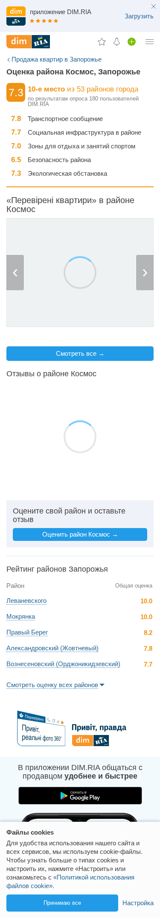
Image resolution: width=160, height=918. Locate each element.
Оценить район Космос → (80, 534)
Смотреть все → (80, 353)
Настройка (138, 902)
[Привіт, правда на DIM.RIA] (80, 743)
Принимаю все (62, 903)
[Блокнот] (101, 41)
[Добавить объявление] (131, 41)
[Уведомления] (116, 41)
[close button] (153, 7)
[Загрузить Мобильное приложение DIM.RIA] (80, 17)
